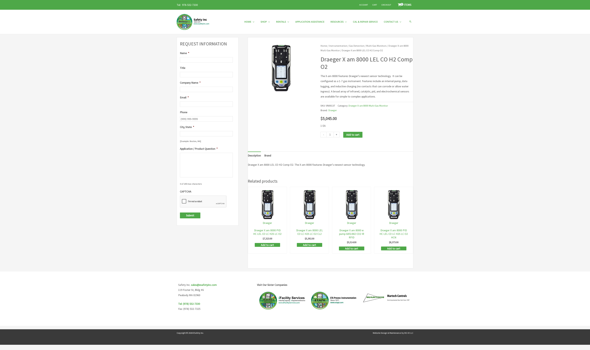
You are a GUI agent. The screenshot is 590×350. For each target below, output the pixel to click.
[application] (252, 22)
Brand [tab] (267, 155)
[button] (410, 22)
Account (363, 4)
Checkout (386, 4)
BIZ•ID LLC (408, 333)
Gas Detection (356, 45)
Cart (374, 4)
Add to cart (352, 134)
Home (324, 45)
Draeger (332, 110)
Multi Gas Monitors (376, 45)
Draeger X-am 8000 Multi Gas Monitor (368, 105)
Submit (190, 215)
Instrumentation (338, 45)
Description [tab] (254, 155)
